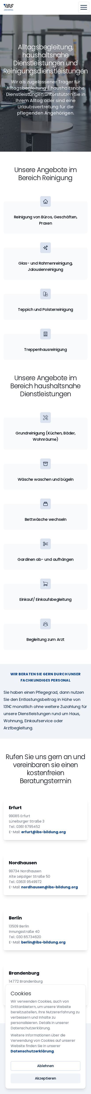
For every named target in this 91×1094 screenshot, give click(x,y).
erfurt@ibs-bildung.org (43, 832)
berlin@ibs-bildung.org (43, 942)
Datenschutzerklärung (32, 1051)
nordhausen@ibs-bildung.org (49, 887)
